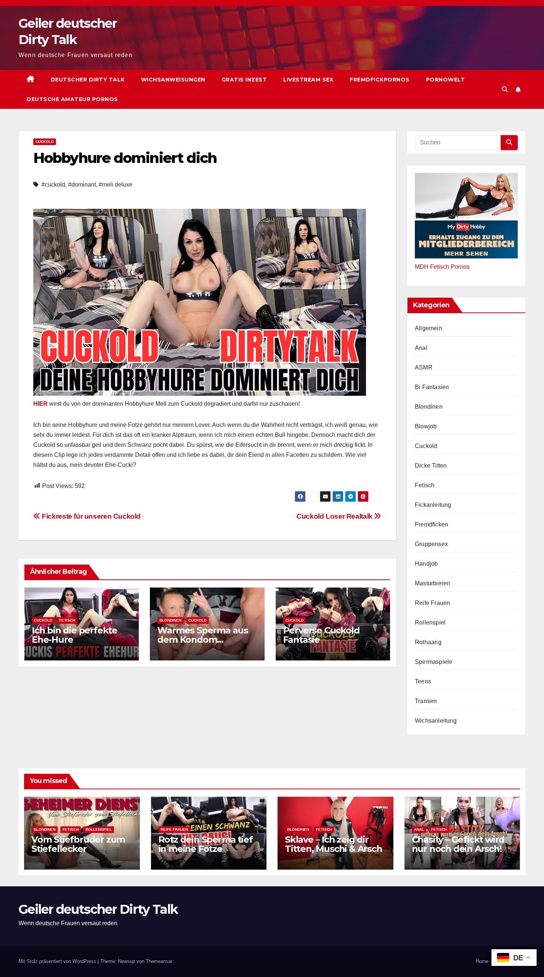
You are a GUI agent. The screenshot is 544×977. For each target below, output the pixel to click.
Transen (426, 701)
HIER (41, 404)
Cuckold (45, 142)
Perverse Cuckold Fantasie (321, 635)
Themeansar (159, 961)
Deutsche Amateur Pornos (72, 99)
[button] (505, 89)
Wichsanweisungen (173, 79)
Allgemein (428, 328)
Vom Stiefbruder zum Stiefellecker (78, 844)
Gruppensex (431, 544)
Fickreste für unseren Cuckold (90, 516)
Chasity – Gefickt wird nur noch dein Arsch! (458, 844)
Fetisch (67, 620)
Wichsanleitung (436, 720)
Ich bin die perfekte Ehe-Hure (74, 635)
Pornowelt (445, 79)
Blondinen (170, 620)
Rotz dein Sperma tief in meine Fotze (205, 844)
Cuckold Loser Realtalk (335, 516)
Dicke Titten (431, 465)
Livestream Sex (308, 79)
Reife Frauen (432, 603)
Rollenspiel (430, 622)
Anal (421, 348)
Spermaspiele (433, 662)
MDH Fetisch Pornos (442, 267)
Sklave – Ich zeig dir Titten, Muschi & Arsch (333, 844)
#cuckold (53, 184)
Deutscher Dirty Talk (88, 79)
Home (482, 961)
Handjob (426, 564)
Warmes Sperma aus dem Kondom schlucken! (202, 639)
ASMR (424, 367)
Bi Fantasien (432, 387)
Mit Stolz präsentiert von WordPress (58, 961)
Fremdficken (431, 524)
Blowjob (426, 426)
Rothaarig (428, 642)
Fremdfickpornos (380, 79)
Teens (423, 681)
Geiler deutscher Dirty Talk (98, 909)
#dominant (82, 184)
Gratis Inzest (244, 79)
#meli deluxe (115, 184)
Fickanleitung (433, 505)
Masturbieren (432, 583)
